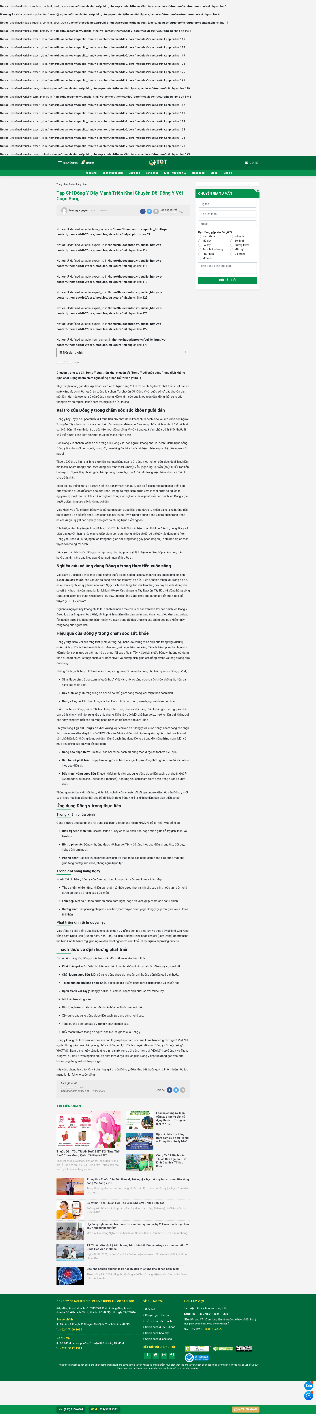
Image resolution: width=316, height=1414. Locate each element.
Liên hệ (227, 172)
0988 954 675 (213, 1329)
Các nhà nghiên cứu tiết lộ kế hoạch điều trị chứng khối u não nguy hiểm (133, 1269)
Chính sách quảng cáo (158, 1339)
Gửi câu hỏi (227, 280)
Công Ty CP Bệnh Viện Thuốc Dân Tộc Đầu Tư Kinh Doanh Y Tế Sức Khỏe (171, 1161)
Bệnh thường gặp (112, 172)
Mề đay (207, 240)
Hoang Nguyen (79, 210)
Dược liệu (134, 172)
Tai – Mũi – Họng (213, 249)
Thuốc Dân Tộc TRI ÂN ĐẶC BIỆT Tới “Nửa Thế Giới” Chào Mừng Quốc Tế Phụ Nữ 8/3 (88, 1153)
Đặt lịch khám (247, 1409)
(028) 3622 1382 (71, 1348)
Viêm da (239, 236)
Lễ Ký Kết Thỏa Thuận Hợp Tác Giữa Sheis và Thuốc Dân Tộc (125, 1203)
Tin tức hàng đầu (77, 184)
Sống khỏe (152, 172)
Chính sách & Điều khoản (160, 1327)
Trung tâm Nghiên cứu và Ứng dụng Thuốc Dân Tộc (158, 162)
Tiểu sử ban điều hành (158, 1321)
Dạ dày (207, 245)
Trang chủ (90, 172)
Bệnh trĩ (239, 240)
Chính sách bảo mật (157, 1333)
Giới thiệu (150, 1309)
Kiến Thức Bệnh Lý (175, 172)
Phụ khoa (208, 253)
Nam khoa (209, 236)
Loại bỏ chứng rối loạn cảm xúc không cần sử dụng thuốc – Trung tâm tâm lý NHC (171, 1118)
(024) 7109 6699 (71, 1329)
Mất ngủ (239, 249)
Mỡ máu (207, 258)
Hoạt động (198, 172)
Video (214, 172)
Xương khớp (242, 245)
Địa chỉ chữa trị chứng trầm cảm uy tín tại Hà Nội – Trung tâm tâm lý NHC (172, 1138)
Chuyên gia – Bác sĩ (157, 1315)
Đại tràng (240, 253)
